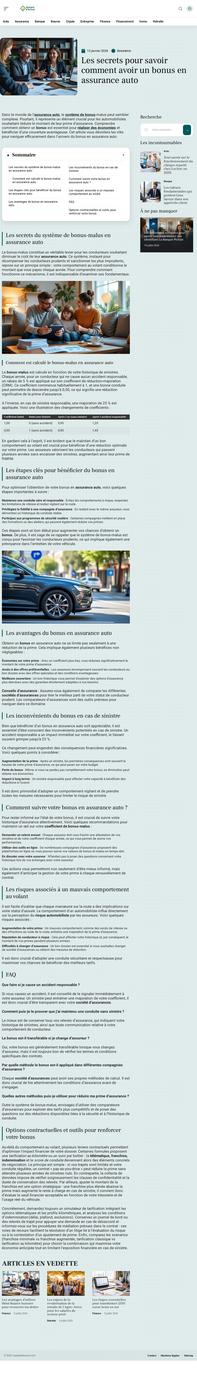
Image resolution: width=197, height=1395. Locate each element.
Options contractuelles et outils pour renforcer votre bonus (92, 212)
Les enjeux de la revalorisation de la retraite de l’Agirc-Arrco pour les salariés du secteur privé (64, 1307)
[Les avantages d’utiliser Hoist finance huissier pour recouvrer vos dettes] (20, 1283)
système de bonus (80, 114)
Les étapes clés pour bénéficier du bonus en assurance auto (35, 192)
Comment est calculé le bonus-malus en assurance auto (36, 180)
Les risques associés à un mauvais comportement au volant (91, 192)
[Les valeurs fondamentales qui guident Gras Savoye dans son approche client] (150, 192)
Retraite (51, 1320)
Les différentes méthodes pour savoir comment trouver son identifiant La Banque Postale (164, 236)
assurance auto (47, 114)
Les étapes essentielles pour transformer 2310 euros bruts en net (109, 1303)
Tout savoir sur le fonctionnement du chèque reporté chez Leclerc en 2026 (178, 165)
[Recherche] (180, 9)
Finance (6, 1313)
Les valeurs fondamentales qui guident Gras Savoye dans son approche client (178, 195)
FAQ (71, 202)
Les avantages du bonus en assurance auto (33, 203)
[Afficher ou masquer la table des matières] (80, 155)
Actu (166, 151)
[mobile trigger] (7, 8)
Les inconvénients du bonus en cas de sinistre (93, 169)
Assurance (124, 51)
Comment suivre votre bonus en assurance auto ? (89, 180)
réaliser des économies (97, 127)
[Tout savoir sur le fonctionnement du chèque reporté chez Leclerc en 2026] (150, 162)
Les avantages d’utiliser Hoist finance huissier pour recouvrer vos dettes (20, 1303)
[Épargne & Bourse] (27, 8)
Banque (168, 181)
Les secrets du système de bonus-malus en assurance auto (34, 169)
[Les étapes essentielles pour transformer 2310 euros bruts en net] (111, 1283)
